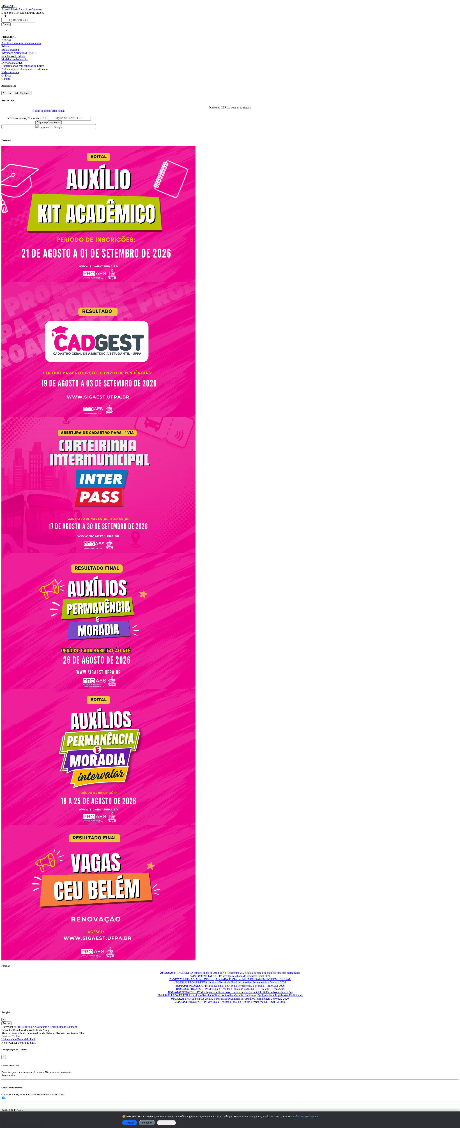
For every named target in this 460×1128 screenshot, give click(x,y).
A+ (20, 9)
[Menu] (15, 7)
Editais (5, 46)
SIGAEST (7, 6)
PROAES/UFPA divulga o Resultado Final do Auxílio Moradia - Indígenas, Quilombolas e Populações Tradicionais (230, 995)
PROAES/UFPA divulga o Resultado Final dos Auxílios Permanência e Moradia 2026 (230, 982)
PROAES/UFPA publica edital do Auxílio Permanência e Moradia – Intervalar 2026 (230, 985)
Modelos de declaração (14, 59)
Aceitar (130, 1122)
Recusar (147, 1122)
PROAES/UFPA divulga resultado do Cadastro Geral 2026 (230, 976)
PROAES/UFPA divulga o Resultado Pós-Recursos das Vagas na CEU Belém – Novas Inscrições (230, 992)
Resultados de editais (13, 56)
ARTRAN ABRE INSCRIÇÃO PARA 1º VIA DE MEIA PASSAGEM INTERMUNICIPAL (230, 979)
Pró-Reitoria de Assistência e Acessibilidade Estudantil (47, 1026)
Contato (5, 78)
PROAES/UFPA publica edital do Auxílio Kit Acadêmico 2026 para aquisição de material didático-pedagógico (230, 972)
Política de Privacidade (305, 1116)
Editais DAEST (10, 49)
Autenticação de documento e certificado (24, 69)
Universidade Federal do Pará (18, 1039)
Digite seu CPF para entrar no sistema (22, 12)
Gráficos (6, 75)
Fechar (6, 1023)
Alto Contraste (34, 9)
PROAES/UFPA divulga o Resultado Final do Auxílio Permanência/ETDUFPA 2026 (230, 1001)
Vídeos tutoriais (10, 72)
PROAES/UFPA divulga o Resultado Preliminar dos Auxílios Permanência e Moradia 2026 (230, 998)
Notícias (6, 39)
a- (24, 9)
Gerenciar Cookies (10, 1036)
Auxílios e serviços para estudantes (21, 43)
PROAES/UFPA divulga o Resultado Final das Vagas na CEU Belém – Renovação (230, 988)
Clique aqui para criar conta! (49, 110)
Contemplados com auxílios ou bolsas (22, 65)
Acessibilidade (9, 9)
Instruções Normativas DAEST (19, 52)
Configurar (166, 1122)
